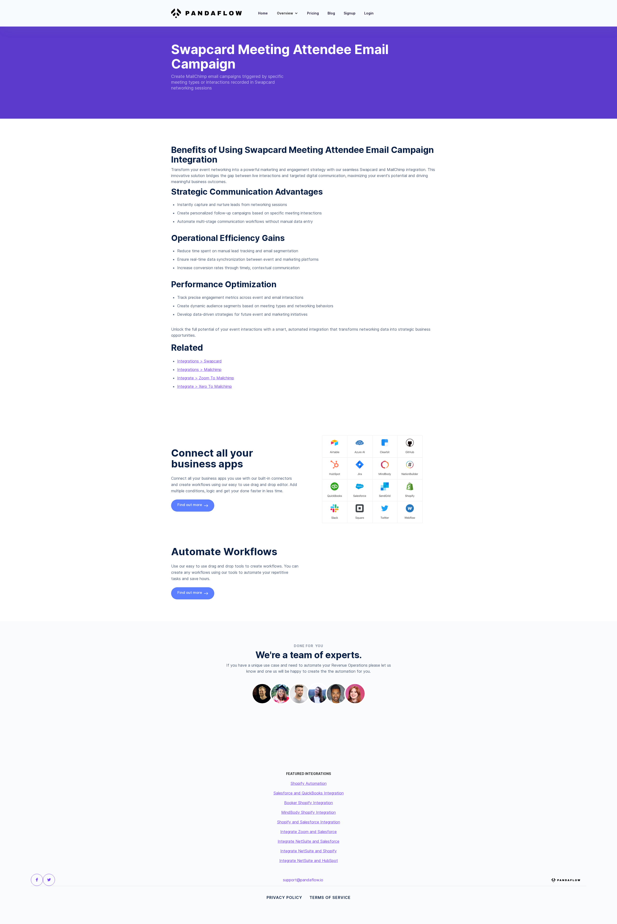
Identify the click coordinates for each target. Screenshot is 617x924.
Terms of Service (330, 897)
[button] (287, 13)
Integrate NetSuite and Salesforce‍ (308, 841)
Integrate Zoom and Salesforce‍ (308, 831)
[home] (209, 13)
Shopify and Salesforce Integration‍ (308, 822)
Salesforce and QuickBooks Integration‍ (309, 793)
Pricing (313, 13)
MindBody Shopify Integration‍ (308, 812)
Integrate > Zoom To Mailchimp (205, 378)
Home (263, 13)
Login (369, 13)
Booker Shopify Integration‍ (308, 802)
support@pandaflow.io (303, 879)
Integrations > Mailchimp (199, 369)
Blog (331, 13)
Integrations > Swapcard (199, 361)
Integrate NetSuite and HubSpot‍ (308, 860)
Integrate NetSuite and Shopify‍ (308, 851)
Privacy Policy (284, 897)
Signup (349, 13)
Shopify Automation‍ (309, 783)
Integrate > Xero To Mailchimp (204, 386)
